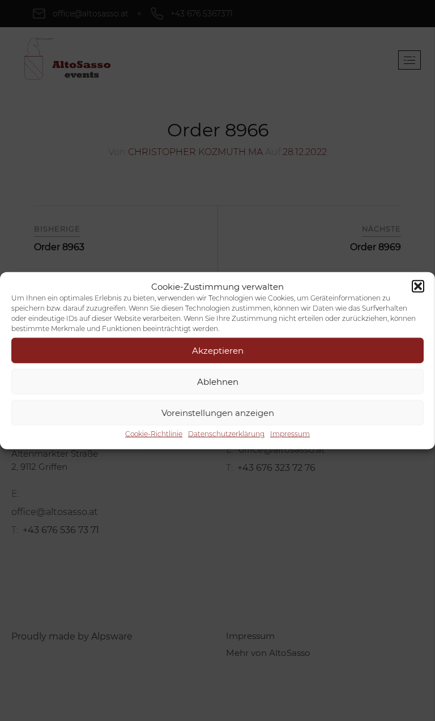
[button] (418, 286)
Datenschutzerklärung (226, 434)
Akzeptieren (218, 350)
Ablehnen (217, 381)
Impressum (290, 434)
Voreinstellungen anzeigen (217, 412)
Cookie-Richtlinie (153, 434)
